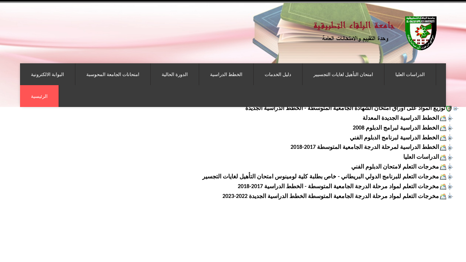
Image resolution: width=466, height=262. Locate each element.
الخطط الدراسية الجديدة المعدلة (401, 118)
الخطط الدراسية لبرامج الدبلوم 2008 (396, 128)
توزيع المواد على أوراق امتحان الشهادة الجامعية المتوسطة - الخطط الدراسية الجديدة (345, 108)
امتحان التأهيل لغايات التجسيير (343, 74)
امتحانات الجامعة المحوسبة (112, 74)
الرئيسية (39, 96)
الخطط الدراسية (226, 74)
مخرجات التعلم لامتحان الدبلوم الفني (395, 167)
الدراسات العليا (410, 74)
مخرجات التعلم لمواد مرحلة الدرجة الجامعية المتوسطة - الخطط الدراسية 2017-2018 (338, 187)
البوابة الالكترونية (47, 74)
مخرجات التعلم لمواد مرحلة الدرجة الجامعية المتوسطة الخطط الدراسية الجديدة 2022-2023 (330, 196)
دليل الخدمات (278, 74)
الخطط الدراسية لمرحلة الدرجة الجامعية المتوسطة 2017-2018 (365, 147)
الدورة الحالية (175, 74)
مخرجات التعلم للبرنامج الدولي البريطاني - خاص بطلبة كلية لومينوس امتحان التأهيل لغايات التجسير (320, 177)
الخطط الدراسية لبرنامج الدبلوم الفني (394, 138)
